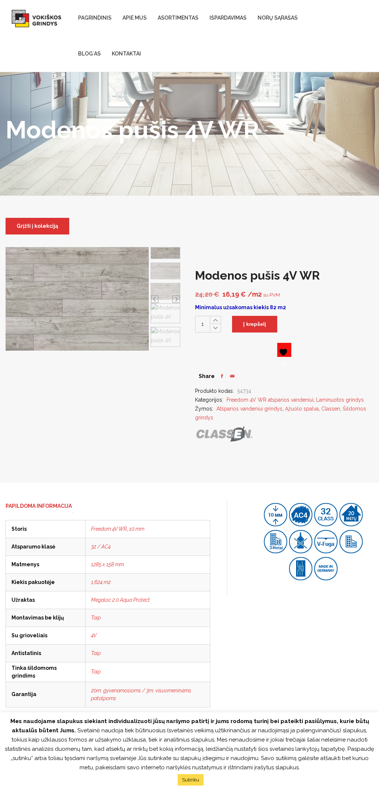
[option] (165, 253)
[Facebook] (222, 376)
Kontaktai (126, 54)
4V (94, 635)
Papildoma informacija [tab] (39, 506)
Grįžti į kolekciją (37, 226)
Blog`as (89, 54)
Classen (330, 409)
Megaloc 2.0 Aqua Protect (120, 600)
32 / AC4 (101, 547)
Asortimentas (178, 18)
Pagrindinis (94, 18)
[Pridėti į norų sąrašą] (284, 350)
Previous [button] (155, 299)
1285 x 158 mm (107, 564)
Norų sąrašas (278, 18)
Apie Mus (135, 18)
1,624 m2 (101, 582)
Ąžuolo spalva (302, 409)
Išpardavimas (227, 18)
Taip (96, 618)
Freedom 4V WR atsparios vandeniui (270, 400)
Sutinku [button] (190, 780)
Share (207, 376)
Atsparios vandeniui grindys (249, 409)
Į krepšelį (254, 324)
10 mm (136, 529)
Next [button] (176, 299)
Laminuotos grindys (340, 400)
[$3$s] (232, 376)
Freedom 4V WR (109, 529)
